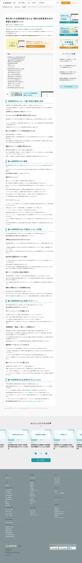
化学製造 (31, 488)
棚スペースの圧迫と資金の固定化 (14, 74)
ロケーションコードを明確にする (14, 79)
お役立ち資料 (32, 511)
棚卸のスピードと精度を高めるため (14, 61)
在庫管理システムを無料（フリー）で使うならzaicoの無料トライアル (68, 60)
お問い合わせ (57, 480)
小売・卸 (31, 492)
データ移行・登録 (8, 493)
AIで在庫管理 (8, 491)
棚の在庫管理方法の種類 (12, 63)
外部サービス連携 (8, 515)
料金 (29, 2)
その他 (31, 503)
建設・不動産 (32, 495)
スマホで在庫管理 (8, 489)
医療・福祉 (32, 494)
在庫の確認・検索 (8, 499)
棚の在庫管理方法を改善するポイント (15, 78)
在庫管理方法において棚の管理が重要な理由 (16, 57)
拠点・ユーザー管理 (9, 509)
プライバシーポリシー (58, 517)
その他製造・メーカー (34, 490)
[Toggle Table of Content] (30, 53)
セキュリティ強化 (8, 513)
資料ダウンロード (75, 2)
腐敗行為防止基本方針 (58, 513)
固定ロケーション (11, 65)
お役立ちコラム (17, 6)
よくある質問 (56, 481)
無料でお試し (65, 2)
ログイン (58, 2)
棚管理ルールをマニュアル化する (14, 83)
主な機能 (7, 485)
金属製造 (31, 486)
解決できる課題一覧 (9, 522)
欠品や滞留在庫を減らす (10, 534)
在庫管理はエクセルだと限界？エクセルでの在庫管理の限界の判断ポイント (68, 72)
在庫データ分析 (8, 511)
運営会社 (56, 508)
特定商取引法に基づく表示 (59, 511)
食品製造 (31, 482)
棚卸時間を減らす (8, 530)
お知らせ (56, 491)
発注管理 (7, 503)
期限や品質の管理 (8, 532)
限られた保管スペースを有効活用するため (16, 60)
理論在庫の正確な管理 (9, 536)
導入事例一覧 (32, 478)
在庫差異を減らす (8, 528)
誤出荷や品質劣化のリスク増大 (14, 72)
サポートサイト (57, 483)
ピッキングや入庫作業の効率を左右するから (16, 58)
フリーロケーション (11, 66)
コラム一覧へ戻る (68, 86)
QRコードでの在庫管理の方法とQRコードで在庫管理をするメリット (68, 66)
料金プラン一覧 (8, 478)
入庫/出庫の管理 (8, 495)
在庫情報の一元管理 (9, 526)
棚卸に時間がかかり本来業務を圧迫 (15, 76)
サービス (31, 497)
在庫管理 (24, 6)
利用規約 (56, 515)
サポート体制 (56, 478)
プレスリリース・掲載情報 (59, 493)
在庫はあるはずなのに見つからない (14, 70)
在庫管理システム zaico (7, 7)
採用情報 (56, 509)
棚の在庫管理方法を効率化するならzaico (16, 87)
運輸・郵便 (32, 499)
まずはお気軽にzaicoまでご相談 (33, 401)
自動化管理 (7, 505)
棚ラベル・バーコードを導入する (14, 85)
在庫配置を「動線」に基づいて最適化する (15, 81)
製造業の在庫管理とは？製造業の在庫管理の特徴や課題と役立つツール (68, 79)
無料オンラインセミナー (34, 514)
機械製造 (31, 484)
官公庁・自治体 (33, 501)
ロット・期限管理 (8, 497)
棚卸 (6, 501)
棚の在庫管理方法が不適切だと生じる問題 (16, 68)
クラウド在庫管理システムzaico (31, 392)
